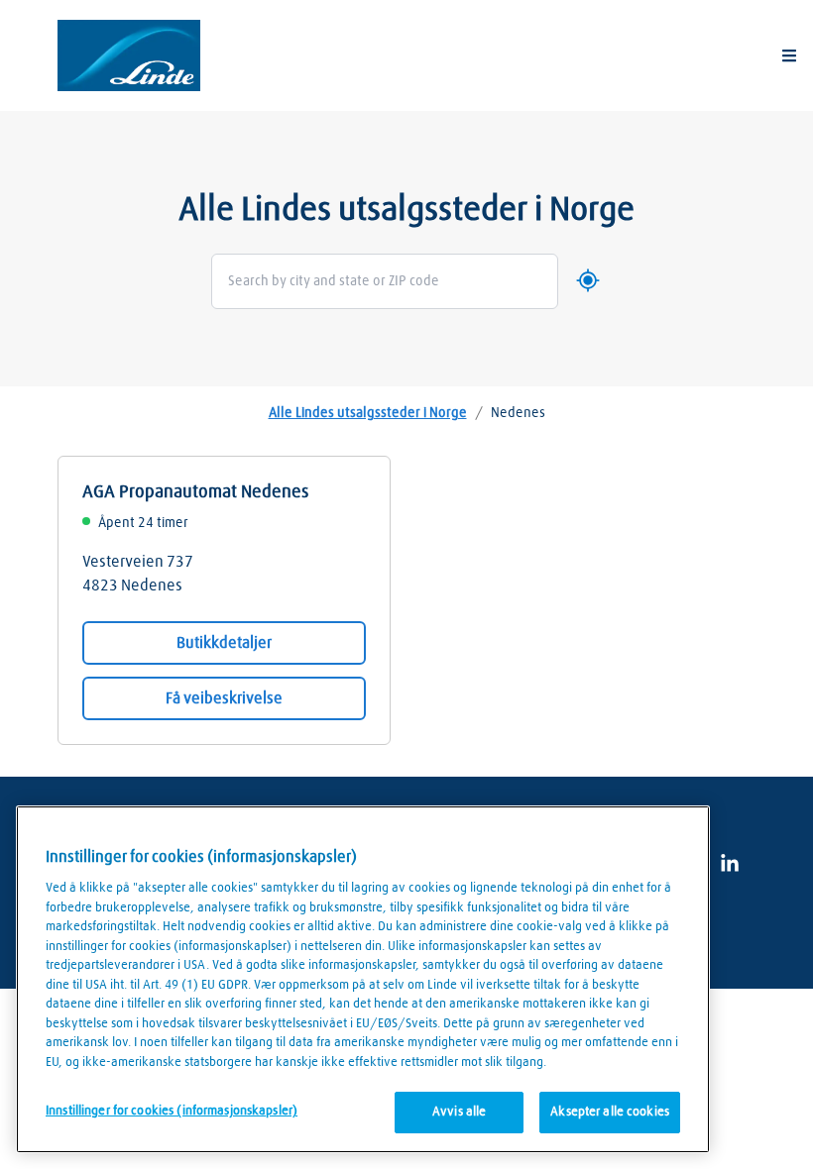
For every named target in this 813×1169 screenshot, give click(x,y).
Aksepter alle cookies (609, 1112)
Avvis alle (459, 1112)
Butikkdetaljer (224, 643)
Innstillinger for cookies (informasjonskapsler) (171, 1111)
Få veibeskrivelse (224, 698)
